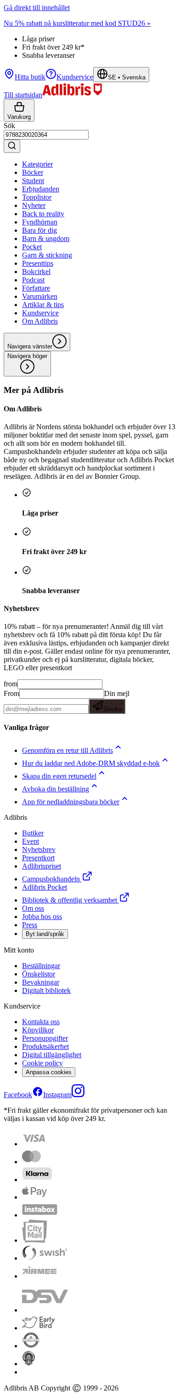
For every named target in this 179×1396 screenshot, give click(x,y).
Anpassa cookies (49, 1072)
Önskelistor (38, 974)
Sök (9, 125)
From (11, 693)
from (10, 684)
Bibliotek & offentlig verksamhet (69, 900)
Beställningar (41, 966)
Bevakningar (40, 982)
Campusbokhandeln (51, 879)
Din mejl (116, 701)
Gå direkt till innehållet (37, 7)
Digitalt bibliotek (46, 990)
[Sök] (12, 146)
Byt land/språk (45, 934)
